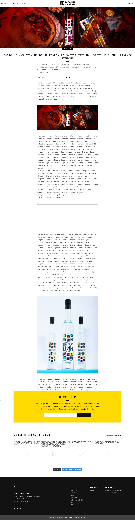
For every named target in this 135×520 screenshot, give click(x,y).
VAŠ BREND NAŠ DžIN (77, 500)
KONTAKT (73, 504)
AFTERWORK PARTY (76, 497)
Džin (9, 3)
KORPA (92, 490)
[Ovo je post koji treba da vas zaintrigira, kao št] (27, 454)
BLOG (72, 502)
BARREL (73, 495)
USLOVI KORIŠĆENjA (111, 493)
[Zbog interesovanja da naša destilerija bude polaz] (54, 454)
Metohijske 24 (76, 390)
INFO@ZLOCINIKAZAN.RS (21, 501)
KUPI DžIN (74, 490)
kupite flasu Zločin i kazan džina (78, 253)
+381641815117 (19, 499)
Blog (18, 3)
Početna (3, 3)
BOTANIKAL (74, 493)
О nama (14, 3)
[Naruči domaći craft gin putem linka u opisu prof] (108, 454)
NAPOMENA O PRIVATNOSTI (113, 490)
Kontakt (24, 3)
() (131, 3)
